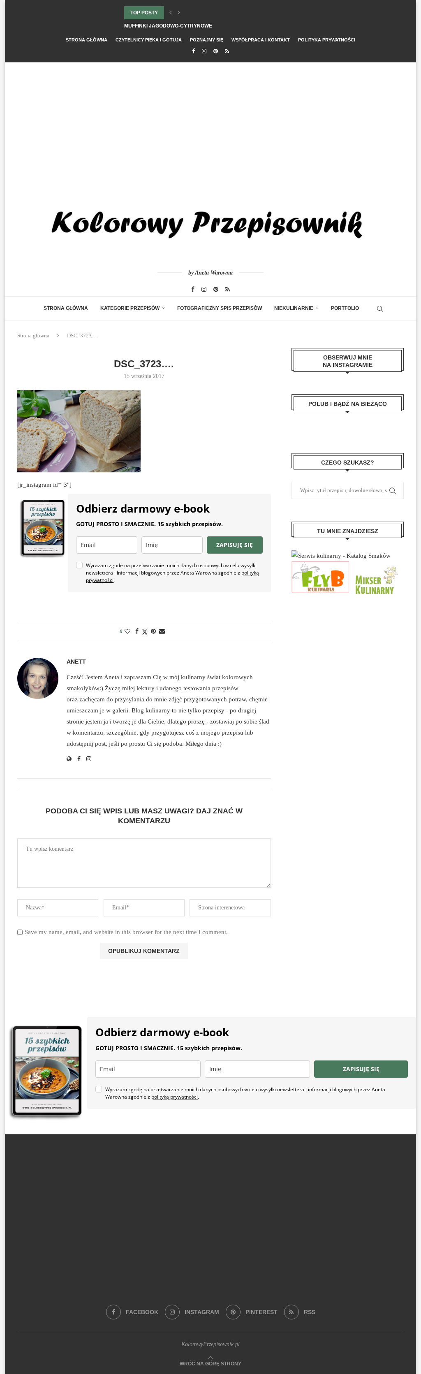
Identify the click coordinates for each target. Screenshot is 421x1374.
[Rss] (227, 51)
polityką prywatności (174, 1096)
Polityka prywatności (326, 39)
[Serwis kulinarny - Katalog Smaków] (341, 555)
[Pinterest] (215, 51)
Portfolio (345, 308)
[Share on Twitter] (145, 632)
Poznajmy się (206, 39)
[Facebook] (193, 51)
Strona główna (86, 39)
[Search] (380, 309)
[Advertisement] (210, 123)
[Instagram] (204, 51)
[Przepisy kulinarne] (375, 566)
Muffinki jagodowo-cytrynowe (168, 26)
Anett (76, 661)
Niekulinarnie (293, 308)
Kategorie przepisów (130, 308)
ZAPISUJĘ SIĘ (234, 545)
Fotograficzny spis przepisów (219, 308)
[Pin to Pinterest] (153, 631)
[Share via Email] (162, 631)
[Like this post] (127, 631)
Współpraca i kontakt (260, 39)
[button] (170, 12)
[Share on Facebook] (137, 631)
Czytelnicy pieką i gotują (149, 39)
